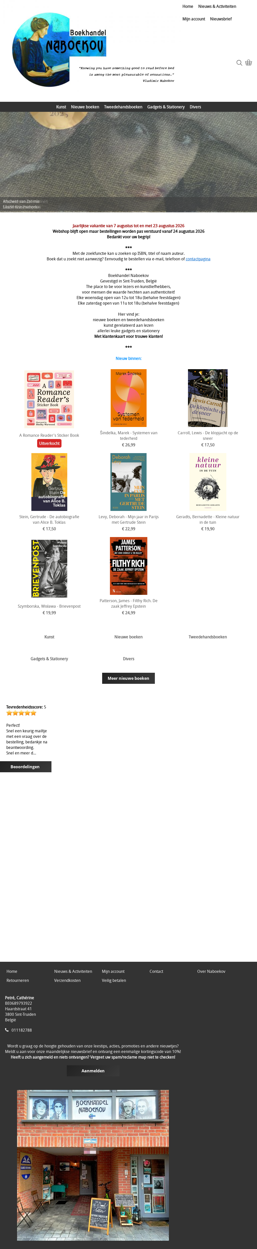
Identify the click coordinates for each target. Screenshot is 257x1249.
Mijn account (193, 19)
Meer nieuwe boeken (128, 678)
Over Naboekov (211, 971)
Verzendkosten (67, 980)
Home (187, 6)
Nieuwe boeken (85, 107)
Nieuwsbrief (221, 19)
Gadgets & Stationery (166, 107)
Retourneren (18, 980)
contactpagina (198, 259)
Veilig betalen (114, 980)
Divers (195, 107)
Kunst (61, 107)
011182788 (22, 1030)
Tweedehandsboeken (123, 107)
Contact (156, 971)
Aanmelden (93, 1071)
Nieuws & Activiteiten (217, 6)
